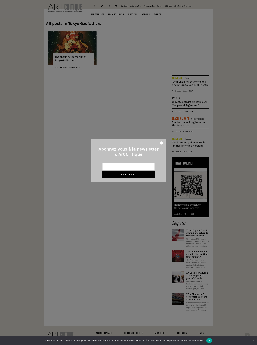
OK (209, 340)
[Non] (253, 340)
